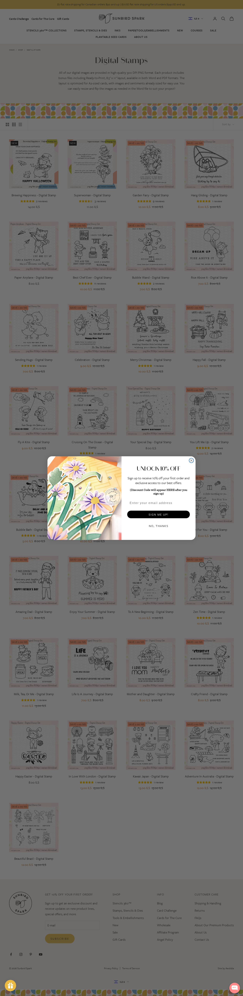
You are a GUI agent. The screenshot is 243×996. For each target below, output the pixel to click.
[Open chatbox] (234, 988)
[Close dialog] (191, 460)
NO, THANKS (158, 526)
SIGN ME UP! (158, 514)
